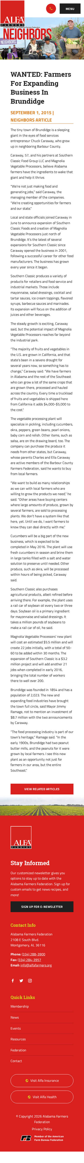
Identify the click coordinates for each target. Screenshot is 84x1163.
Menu (70, 8)
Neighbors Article (31, 119)
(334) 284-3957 (29, 959)
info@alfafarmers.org (36, 965)
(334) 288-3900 (51, 8)
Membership (20, 1006)
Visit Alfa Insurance (44, 1080)
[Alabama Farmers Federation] (21, 837)
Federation (18, 1050)
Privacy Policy (42, 1129)
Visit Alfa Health (45, 1096)
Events (16, 1028)
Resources (18, 1039)
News (15, 1017)
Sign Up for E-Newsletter (42, 906)
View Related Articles (42, 789)
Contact (16, 1060)
